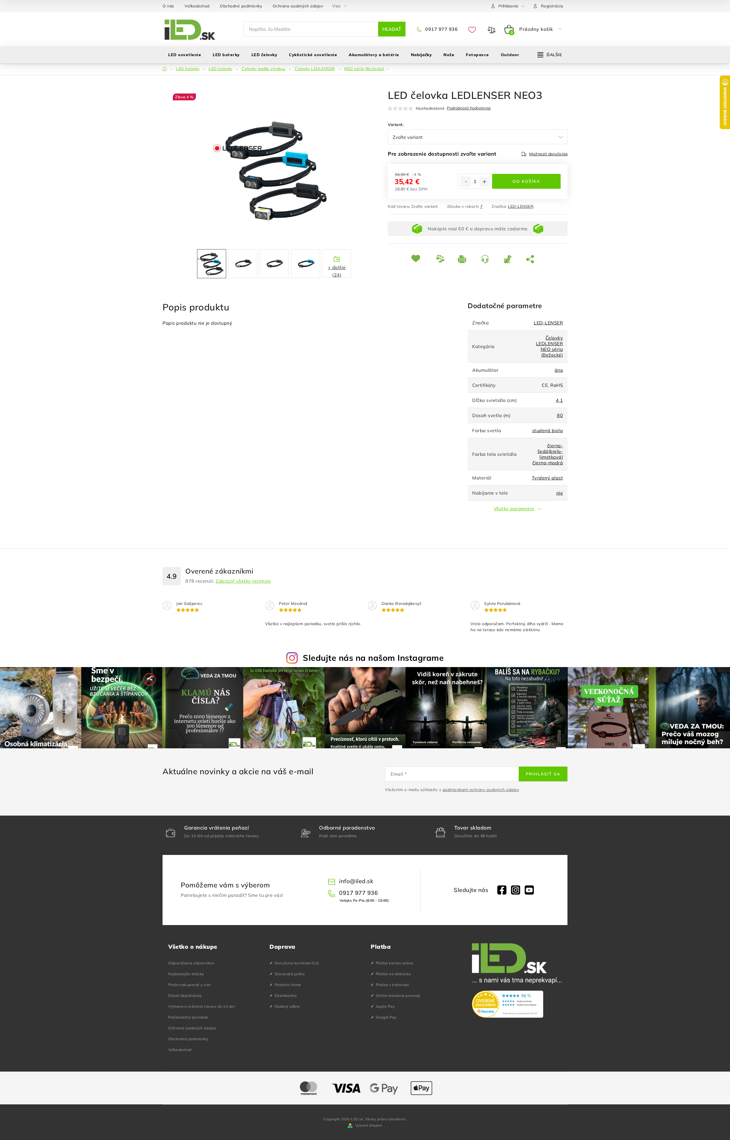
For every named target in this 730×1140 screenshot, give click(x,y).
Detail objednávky (185, 995)
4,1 (559, 400)
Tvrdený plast (547, 478)
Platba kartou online (394, 963)
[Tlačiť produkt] (465, 259)
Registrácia (552, 6)
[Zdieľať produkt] (531, 259)
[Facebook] (501, 890)
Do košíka (526, 181)
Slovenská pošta (290, 974)
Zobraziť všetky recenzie (243, 581)
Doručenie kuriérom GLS (297, 963)
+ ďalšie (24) (337, 271)
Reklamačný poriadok (188, 1017)
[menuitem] (185, 54)
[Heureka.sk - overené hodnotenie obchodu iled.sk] (507, 1004)
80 (560, 415)
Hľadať (391, 29)
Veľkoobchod (197, 6)
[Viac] (550, 54)
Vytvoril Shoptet (368, 1125)
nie (559, 493)
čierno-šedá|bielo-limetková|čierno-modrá (547, 454)
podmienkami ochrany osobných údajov (481, 789)
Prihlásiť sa (543, 774)
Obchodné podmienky (241, 6)
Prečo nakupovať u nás (189, 984)
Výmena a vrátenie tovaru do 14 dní (201, 1006)
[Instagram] (515, 890)
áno (559, 370)
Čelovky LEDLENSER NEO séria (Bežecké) (549, 346)
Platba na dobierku (393, 974)
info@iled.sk (356, 881)
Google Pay (386, 1017)
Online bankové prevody (398, 995)
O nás (168, 6)
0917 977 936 (441, 29)
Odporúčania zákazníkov (191, 963)
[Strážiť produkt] (510, 259)
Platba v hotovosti (392, 984)
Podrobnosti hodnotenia (468, 108)
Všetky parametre (514, 508)
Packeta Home (288, 984)
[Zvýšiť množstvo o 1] (484, 181)
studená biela (547, 430)
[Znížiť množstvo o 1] (466, 181)
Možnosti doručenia (548, 154)
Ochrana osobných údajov (298, 6)
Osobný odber (287, 1006)
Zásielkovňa (286, 995)
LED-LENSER (521, 206)
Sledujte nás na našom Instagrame (373, 658)
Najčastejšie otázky (186, 974)
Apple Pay (385, 1006)
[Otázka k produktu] (488, 259)
